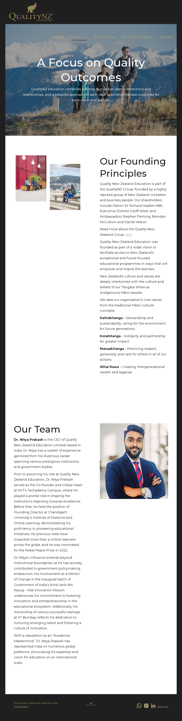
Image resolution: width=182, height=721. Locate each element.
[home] (31, 12)
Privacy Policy (21, 706)
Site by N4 (163, 706)
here (128, 235)
